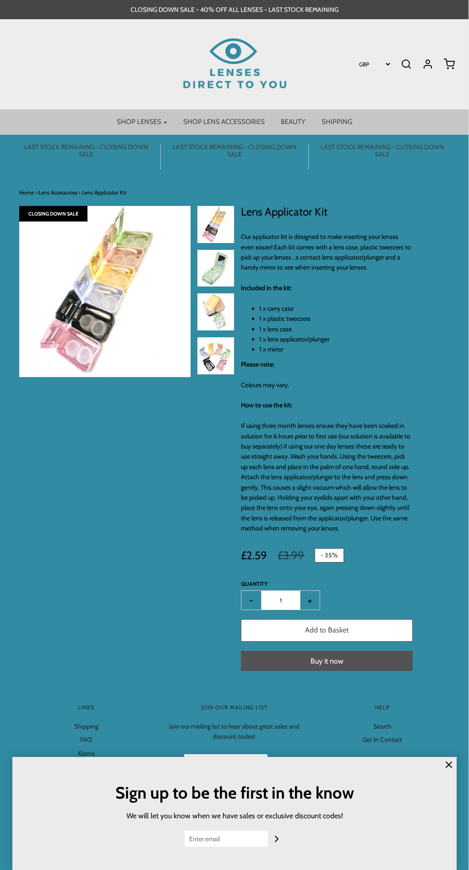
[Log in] (423, 64)
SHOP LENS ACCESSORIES (224, 122)
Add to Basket (327, 630)
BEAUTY (293, 122)
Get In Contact (382, 739)
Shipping (86, 726)
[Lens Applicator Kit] (215, 224)
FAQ (86, 739)
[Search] (406, 64)
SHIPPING (337, 122)
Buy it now (327, 661)
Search (382, 726)
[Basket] (445, 64)
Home (26, 192)
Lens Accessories (57, 192)
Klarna (86, 753)
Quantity (254, 583)
